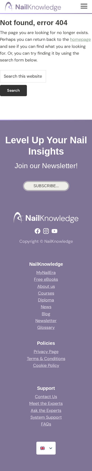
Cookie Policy (46, 365)
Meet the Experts (46, 403)
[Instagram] (46, 231)
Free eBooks (46, 279)
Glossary (46, 327)
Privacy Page (46, 351)
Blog (46, 314)
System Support (46, 417)
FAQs (46, 424)
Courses (46, 293)
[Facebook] (37, 231)
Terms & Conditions (46, 358)
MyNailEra (46, 272)
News (46, 307)
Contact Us (46, 396)
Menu (84, 6)
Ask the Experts (46, 410)
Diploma (46, 300)
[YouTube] (54, 231)
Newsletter (46, 320)
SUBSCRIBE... (46, 186)
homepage (80, 39)
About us (46, 286)
